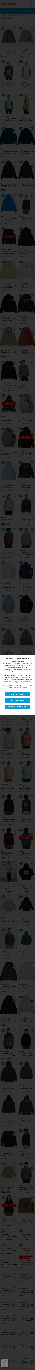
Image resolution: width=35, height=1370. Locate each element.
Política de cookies (20, 687)
